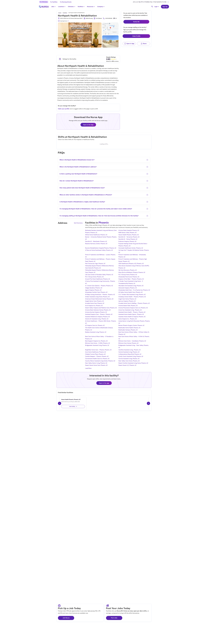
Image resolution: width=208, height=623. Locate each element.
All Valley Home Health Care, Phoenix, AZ (130, 292)
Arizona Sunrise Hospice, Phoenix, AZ (96, 312)
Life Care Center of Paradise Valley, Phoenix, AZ (99, 274)
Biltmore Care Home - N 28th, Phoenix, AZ (97, 343)
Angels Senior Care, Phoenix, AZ (94, 301)
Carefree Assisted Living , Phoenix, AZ (129, 350)
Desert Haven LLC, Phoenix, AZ (127, 365)
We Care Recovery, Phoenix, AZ (127, 270)
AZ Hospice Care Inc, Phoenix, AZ (95, 325)
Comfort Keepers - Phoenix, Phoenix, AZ (97, 356)
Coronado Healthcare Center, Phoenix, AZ (130, 248)
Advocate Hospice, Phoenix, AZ (127, 288)
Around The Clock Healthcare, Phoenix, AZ (97, 279)
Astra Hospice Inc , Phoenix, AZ (127, 319)
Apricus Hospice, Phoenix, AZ (127, 301)
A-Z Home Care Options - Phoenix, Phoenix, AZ (99, 285)
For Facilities (53, 2)
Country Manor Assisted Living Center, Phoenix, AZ (100, 361)
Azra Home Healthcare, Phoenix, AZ (95, 352)
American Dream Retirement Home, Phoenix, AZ (99, 299)
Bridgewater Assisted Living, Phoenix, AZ (97, 345)
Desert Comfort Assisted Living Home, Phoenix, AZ (133, 363)
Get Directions (78, 223)
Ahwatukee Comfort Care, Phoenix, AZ (96, 292)
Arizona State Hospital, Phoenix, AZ (128, 230)
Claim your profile (63, 109)
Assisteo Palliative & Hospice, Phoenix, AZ (97, 316)
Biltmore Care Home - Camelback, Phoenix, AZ (132, 341)
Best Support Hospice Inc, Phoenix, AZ (96, 341)
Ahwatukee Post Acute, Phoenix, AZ (128, 277)
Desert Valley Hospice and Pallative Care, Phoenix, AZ (101, 308)
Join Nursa (66, 618)
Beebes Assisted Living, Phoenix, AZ (95, 332)
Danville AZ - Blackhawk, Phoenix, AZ (96, 241)
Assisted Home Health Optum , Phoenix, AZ (131, 314)
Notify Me (136, 22)
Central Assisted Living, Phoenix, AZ (129, 352)
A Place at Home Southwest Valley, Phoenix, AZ (99, 250)
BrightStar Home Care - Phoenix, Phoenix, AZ (98, 350)
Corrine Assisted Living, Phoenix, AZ (129, 358)
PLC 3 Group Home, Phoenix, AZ (127, 274)
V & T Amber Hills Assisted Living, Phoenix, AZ (132, 294)
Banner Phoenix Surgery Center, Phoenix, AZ (131, 325)
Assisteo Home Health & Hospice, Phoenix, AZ (132, 316)
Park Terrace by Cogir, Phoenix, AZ (95, 263)
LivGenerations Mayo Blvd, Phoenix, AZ (129, 354)
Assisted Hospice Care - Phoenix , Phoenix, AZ (98, 314)
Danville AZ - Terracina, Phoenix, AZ (129, 237)
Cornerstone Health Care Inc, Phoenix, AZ (97, 358)
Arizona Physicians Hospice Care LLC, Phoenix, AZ (133, 308)
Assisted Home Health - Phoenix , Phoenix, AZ (131, 312)
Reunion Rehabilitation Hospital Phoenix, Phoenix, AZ (100, 248)
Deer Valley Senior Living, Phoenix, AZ (96, 363)
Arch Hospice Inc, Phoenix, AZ (94, 305)
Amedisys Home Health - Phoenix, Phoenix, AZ (132, 297)
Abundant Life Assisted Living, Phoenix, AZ (130, 285)
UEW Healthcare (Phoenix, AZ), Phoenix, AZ (131, 263)
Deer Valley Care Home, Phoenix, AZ (129, 361)
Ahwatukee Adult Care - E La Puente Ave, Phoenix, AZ (134, 290)
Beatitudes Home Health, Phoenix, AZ (129, 328)
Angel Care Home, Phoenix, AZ (127, 299)
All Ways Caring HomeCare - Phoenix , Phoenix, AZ (100, 294)
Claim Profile (136, 36)
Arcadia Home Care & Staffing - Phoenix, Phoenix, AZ (134, 303)
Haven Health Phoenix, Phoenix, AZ (128, 235)
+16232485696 (108, 18)
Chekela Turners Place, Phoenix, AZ (95, 354)
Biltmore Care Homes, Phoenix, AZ (128, 343)
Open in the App (88, 125)
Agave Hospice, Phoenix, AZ (93, 290)
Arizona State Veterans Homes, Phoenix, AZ (98, 310)
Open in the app (104, 383)
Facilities (65, 12)
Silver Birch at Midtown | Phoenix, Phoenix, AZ (131, 272)
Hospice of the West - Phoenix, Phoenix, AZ (131, 279)
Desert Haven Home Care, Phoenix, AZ (96, 365)
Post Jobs (114, 618)
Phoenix (104, 222)
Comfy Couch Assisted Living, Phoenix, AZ (130, 356)
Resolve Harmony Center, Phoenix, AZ (96, 243)
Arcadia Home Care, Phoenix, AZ (94, 303)
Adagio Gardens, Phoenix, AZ (93, 288)
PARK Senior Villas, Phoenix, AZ (127, 232)
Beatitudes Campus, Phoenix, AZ (128, 330)
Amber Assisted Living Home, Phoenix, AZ (97, 297)
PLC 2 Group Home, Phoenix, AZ (94, 277)
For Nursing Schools (66, 2)
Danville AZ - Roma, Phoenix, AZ (127, 239)
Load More (88, 368)
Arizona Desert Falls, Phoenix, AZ (128, 305)
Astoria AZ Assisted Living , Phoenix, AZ (96, 319)
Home (59, 12)
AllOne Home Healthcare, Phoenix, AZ (96, 235)
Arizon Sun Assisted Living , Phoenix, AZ (130, 310)
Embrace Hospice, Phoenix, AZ (127, 241)
